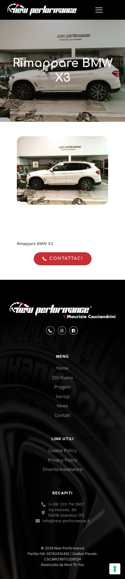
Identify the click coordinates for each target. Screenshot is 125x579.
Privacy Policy (62, 460)
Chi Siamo (62, 377)
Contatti (62, 415)
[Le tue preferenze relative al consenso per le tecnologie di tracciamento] (114, 568)
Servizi (63, 396)
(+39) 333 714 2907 (66, 504)
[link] (62, 310)
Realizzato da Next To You (62, 564)
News (62, 406)
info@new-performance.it (66, 520)
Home (62, 368)
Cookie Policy (62, 450)
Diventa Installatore (63, 469)
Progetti (62, 387)
